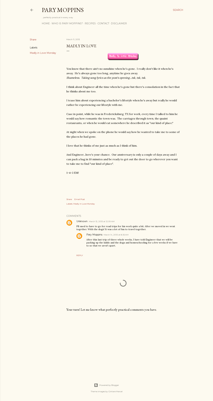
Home (46, 23)
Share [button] (33, 39)
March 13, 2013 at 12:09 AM (101, 221)
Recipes (90, 23)
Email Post (79, 199)
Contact (103, 23)
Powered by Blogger (109, 385)
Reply (79, 255)
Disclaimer (119, 23)
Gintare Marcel (115, 391)
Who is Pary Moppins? (67, 23)
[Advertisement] (123, 343)
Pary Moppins (63, 10)
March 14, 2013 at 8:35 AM (116, 234)
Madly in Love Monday (43, 52)
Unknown (82, 221)
